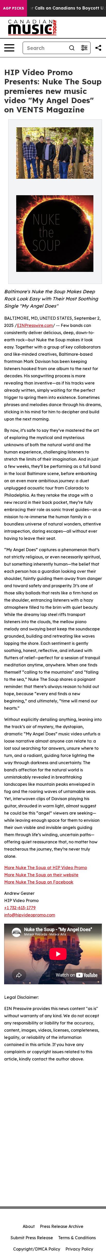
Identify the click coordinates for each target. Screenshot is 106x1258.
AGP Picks (13, 8)
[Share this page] (98, 48)
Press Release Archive (61, 1226)
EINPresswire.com (35, 325)
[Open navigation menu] (9, 48)
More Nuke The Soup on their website (41, 874)
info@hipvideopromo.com (29, 914)
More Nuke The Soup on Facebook (38, 882)
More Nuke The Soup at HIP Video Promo (45, 867)
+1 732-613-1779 (20, 907)
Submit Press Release (32, 1237)
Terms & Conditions (77, 1237)
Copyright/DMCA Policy (36, 1249)
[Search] (72, 48)
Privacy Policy (79, 1249)
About (29, 1226)
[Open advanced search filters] (84, 48)
